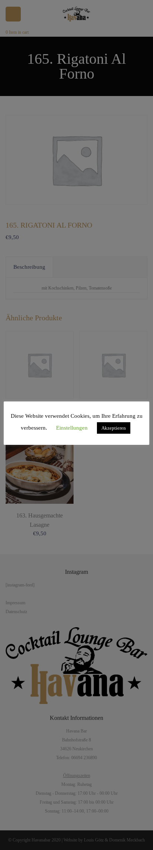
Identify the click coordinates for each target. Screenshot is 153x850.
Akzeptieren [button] (113, 428)
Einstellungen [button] (72, 428)
